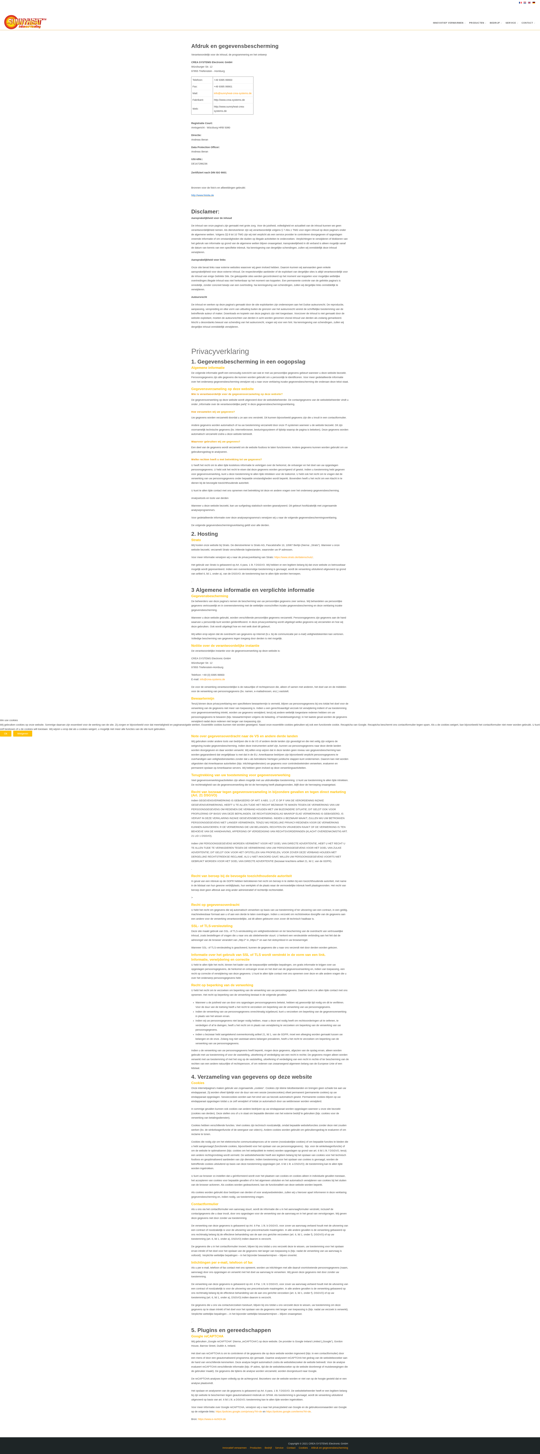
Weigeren (22, 733)
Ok (5, 733)
